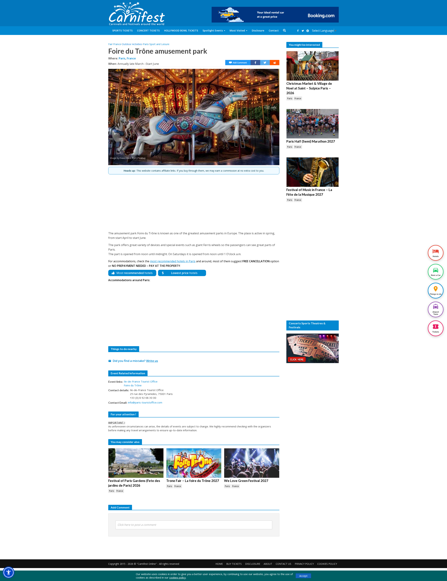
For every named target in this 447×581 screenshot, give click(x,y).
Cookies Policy (327, 563)
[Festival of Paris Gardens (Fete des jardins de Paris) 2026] (136, 463)
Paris (146, 44)
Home (219, 563)
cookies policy (177, 577)
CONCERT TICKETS (148, 30)
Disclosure (258, 30)
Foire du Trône (133, 385)
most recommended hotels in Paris (172, 261)
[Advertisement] (193, 201)
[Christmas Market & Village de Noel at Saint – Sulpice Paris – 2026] (312, 66)
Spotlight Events (213, 30)
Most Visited (237, 30)
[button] (8, 572)
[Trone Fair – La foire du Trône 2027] (194, 463)
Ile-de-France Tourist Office (140, 381)
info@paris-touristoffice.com (145, 402)
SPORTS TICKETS (122, 30)
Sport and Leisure (159, 44)
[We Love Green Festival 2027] (251, 463)
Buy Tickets (234, 563)
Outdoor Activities (132, 44)
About (268, 563)
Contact (274, 30)
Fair (110, 44)
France (117, 44)
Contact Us (283, 563)
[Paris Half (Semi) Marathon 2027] (312, 124)
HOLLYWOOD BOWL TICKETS (181, 30)
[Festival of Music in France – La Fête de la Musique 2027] (312, 172)
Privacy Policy (304, 563)
